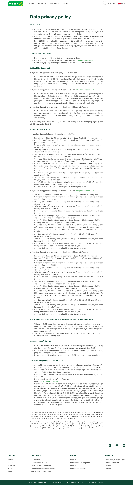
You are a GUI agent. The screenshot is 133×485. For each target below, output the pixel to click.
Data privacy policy (75, 482)
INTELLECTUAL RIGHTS (96, 482)
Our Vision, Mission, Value (115, 460)
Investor (108, 466)
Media (65, 3)
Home (31, 3)
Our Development (112, 463)
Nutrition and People (39, 463)
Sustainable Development (41, 466)
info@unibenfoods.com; (87, 60)
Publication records (78, 469)
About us (42, 3)
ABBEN (10, 471)
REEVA (10, 463)
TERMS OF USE (57, 482)
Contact (112, 3)
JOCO (10, 469)
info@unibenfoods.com (48, 381)
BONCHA (11, 466)
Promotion (74, 466)
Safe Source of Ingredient (41, 471)
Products (54, 3)
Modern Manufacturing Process (43, 469)
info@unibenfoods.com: (85, 90)
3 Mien (10, 460)
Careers (108, 469)
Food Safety (35, 460)
